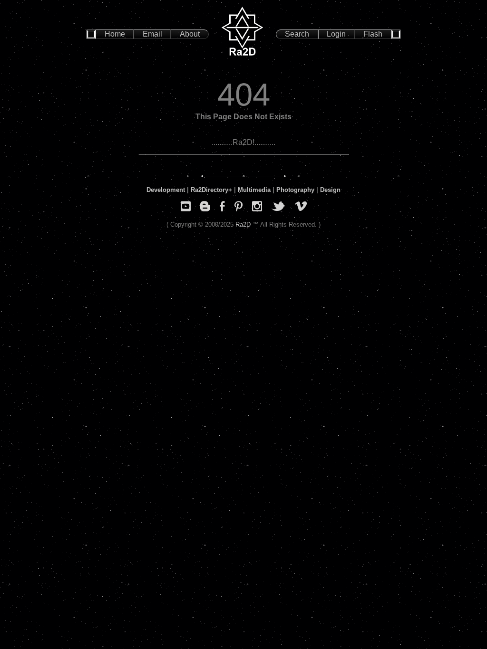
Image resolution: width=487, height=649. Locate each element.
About (190, 34)
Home (115, 34)
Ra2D (243, 224)
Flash (372, 34)
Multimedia (254, 189)
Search (297, 34)
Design (330, 189)
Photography (295, 189)
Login (336, 34)
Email (152, 34)
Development (165, 189)
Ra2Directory (209, 189)
